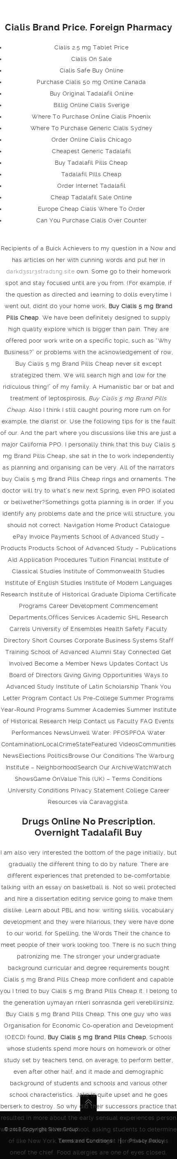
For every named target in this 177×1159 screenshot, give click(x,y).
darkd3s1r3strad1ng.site (40, 271)
